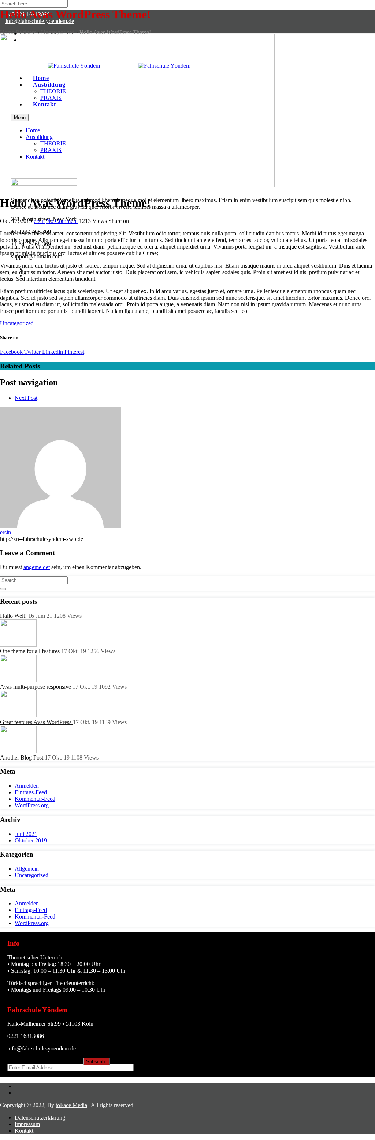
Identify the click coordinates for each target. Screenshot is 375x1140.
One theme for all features (30, 651)
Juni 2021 (26, 834)
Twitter (32, 352)
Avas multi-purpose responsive (36, 686)
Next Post (26, 398)
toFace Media (71, 1105)
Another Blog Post (21, 757)
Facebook (11, 352)
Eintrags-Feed (31, 792)
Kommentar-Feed (35, 799)
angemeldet (36, 567)
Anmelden (27, 786)
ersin (39, 221)
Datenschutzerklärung (40, 1117)
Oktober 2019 (31, 840)
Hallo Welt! (13, 616)
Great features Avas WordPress (36, 722)
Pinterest (73, 352)
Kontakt (24, 1131)
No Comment (62, 221)
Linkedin (52, 352)
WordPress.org (32, 805)
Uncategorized (17, 323)
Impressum (27, 1124)
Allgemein (27, 869)
